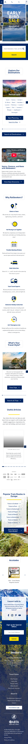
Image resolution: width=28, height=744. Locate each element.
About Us (14, 694)
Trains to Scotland (12, 503)
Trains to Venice (13, 520)
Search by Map (13, 122)
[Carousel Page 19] (22, 395)
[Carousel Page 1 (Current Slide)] (2, 395)
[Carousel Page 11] (13, 395)
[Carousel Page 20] (23, 395)
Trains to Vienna (13, 523)
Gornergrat (14, 112)
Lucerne (7, 105)
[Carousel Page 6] (17, 466)
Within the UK (14, 686)
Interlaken (20, 102)
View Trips (13, 387)
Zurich (7, 100)
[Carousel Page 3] (4, 395)
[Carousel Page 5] (6, 395)
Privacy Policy (8, 737)
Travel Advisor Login (14, 707)
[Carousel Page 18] (21, 395)
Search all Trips (13, 400)
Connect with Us (14, 601)
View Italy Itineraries (11, 182)
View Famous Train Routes (13, 530)
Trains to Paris (13, 506)
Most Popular (14, 679)
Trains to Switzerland (12, 509)
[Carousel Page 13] (15, 395)
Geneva (13, 100)
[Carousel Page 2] (3, 395)
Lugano (8, 107)
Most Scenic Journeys (14, 688)
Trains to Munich (13, 514)
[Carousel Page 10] (12, 395)
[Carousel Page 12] (14, 395)
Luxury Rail (14, 681)
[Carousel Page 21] (24, 395)
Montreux (13, 105)
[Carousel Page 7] (19, 466)
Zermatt (19, 100)
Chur (13, 107)
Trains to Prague (13, 512)
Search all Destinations (12, 134)
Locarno (20, 105)
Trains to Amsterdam (13, 517)
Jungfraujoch (17, 110)
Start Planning (13, 118)
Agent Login (5, 2)
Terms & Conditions (9, 740)
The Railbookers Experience (14, 698)
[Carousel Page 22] (25, 395)
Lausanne (19, 107)
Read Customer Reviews (14, 700)
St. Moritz (7, 102)
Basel (13, 102)
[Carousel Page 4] (5, 395)
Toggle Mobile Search (19, 2)
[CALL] (12, 2)
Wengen (9, 110)
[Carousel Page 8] (22, 466)
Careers (14, 703)
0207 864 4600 (18, 657)
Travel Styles (14, 674)
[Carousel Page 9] (25, 466)
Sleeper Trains (14, 683)
